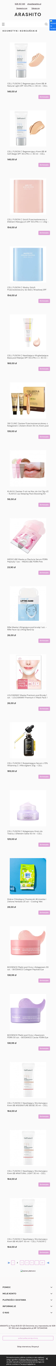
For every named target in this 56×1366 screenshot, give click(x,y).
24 (42, 1263)
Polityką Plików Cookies (28, 1360)
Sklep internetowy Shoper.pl (28, 1347)
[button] (3, 23)
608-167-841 (20, 4)
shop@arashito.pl (34, 4)
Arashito (28, 14)
